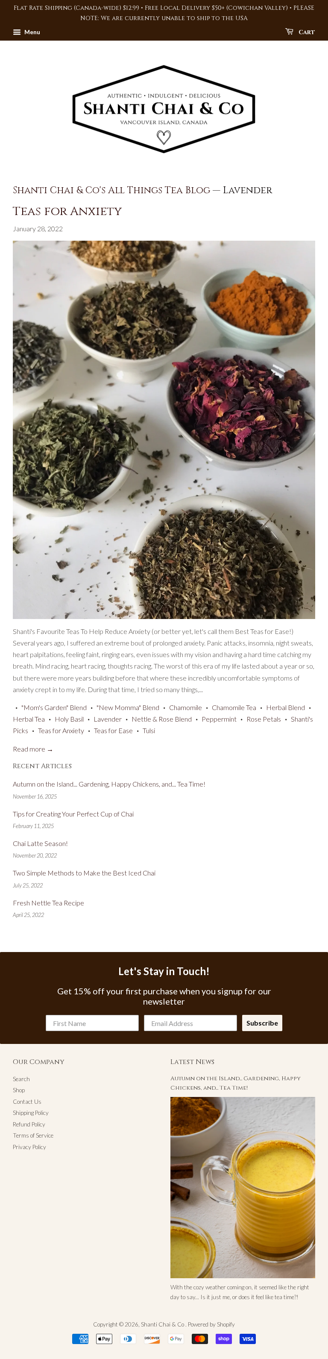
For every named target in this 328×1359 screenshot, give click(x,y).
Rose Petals (263, 719)
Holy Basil (69, 719)
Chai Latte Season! (40, 843)
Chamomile (185, 707)
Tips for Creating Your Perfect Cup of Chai (73, 814)
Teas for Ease (113, 730)
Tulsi (149, 730)
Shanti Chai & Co (163, 1324)
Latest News (192, 1062)
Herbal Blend (285, 707)
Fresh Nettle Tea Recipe (48, 903)
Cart (306, 32)
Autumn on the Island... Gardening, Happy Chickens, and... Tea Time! (109, 784)
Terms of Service (33, 1135)
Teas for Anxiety (67, 211)
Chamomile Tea (234, 707)
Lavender (108, 719)
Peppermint (219, 719)
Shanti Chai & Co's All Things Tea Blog (111, 190)
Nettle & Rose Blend (162, 719)
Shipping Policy (31, 1112)
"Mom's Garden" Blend (54, 707)
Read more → (33, 749)
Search (21, 1079)
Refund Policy (29, 1124)
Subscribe (262, 1023)
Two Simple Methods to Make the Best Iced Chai (84, 873)
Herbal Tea (29, 719)
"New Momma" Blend (128, 707)
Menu (31, 31)
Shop (19, 1090)
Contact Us (27, 1101)
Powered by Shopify (211, 1324)
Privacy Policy (29, 1147)
